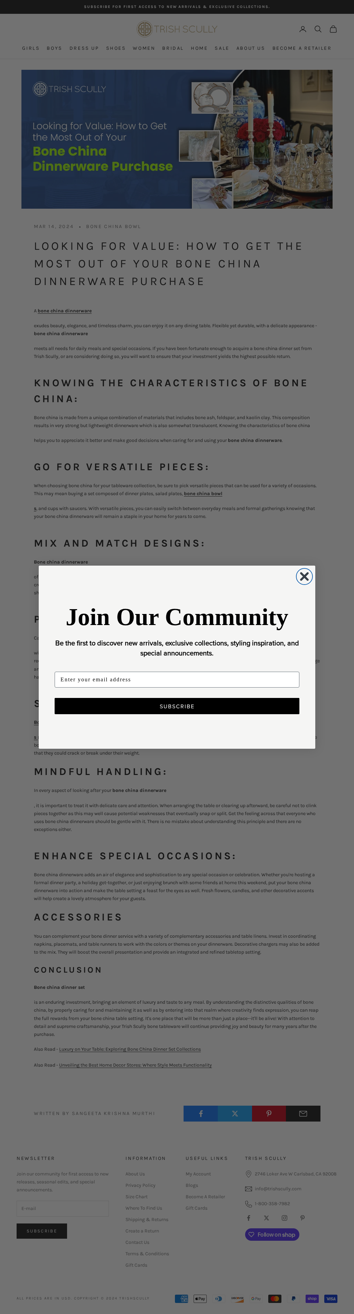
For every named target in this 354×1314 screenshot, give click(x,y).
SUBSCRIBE (177, 706)
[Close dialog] (304, 576)
